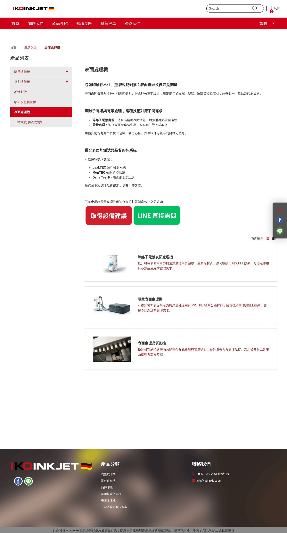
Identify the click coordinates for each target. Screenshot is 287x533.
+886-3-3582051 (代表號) (212, 474)
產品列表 (30, 47)
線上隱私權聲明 (223, 530)
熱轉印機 (107, 487)
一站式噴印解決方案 (114, 507)
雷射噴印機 (108, 480)
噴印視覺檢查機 (111, 494)
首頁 (13, 47)
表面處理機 (52, 47)
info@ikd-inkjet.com (209, 480)
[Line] (28, 481)
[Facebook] (18, 481)
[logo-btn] (33, 8)
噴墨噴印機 (108, 474)
